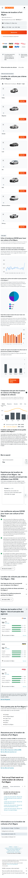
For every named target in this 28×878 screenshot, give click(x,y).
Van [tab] (25, 404)
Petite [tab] (3, 404)
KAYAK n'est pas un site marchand (10, 868)
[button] (2, 7)
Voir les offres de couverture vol (8, 752)
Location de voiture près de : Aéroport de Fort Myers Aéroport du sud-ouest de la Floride (13, 798)
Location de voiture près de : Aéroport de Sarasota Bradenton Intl (13, 802)
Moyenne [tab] (9, 404)
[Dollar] (24, 669)
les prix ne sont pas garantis (12, 864)
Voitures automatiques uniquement (11, 36)
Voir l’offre (22, 101)
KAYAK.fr (10, 846)
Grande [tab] (16, 404)
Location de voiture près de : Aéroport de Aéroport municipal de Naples (13, 809)
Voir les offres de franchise (7, 768)
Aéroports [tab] (5, 786)
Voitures (15, 846)
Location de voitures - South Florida (13, 852)
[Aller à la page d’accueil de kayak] (9, 8)
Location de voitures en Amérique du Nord (13, 848)
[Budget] (24, 618)
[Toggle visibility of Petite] (11, 306)
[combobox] (7, 17)
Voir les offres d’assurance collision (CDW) (11, 750)
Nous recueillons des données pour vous (12, 871)
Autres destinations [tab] (15, 786)
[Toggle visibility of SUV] (11, 308)
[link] (14, 381)
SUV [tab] (21, 404)
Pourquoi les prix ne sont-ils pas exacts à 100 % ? (13, 873)
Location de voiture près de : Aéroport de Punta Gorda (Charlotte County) (13, 805)
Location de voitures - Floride (13, 850)
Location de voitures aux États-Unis (13, 849)
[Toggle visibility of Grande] (11, 304)
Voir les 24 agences (5, 699)
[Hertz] (24, 644)
